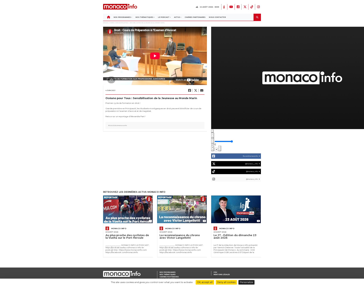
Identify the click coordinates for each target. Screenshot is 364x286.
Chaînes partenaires (169, 277)
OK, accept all (205, 282)
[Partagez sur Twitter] (195, 90)
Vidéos (112, 22)
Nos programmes (167, 272)
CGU (215, 272)
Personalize (246, 282)
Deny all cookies (226, 282)
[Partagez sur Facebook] (189, 90)
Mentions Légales (222, 274)
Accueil (105, 22)
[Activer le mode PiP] (212, 148)
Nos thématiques (167, 274)
